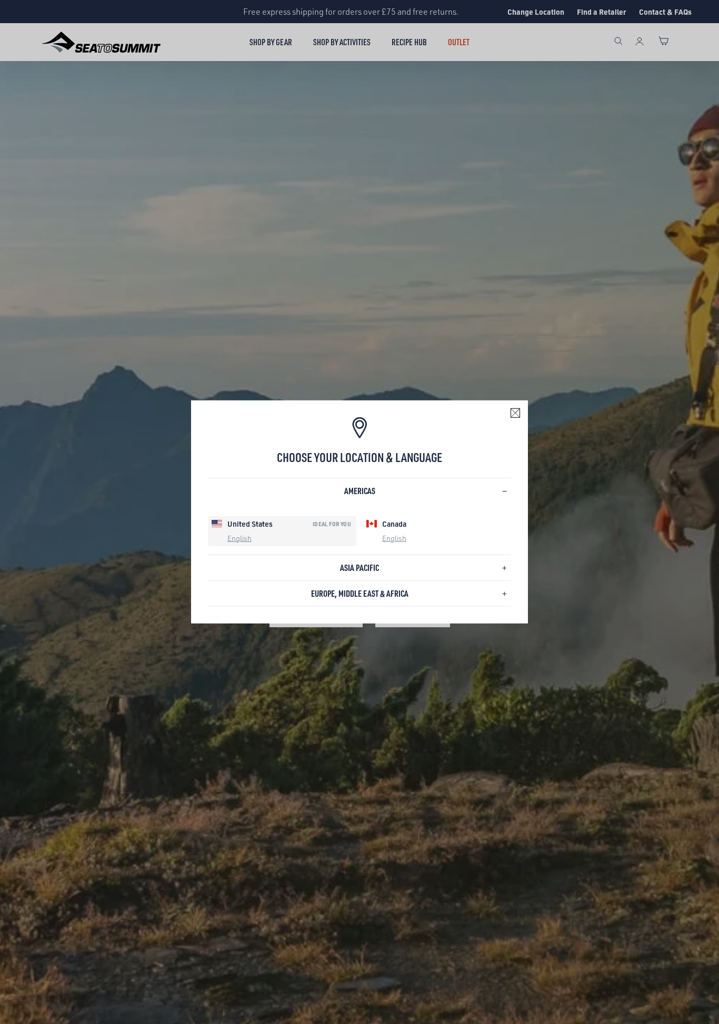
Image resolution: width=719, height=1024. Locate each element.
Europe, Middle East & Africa (359, 593)
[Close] (515, 413)
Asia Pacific (359, 567)
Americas (359, 490)
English (239, 537)
